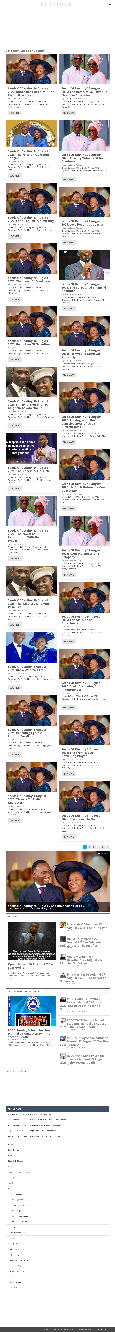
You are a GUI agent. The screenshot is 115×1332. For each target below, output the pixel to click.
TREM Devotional (18, 1271)
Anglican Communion (19, 1282)
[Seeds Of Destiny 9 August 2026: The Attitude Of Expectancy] (84, 597)
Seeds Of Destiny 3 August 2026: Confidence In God (81, 817)
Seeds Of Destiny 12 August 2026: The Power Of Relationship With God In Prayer (28, 535)
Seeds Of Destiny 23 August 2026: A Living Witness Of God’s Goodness (84, 158)
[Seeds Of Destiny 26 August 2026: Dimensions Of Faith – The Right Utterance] (31, 69)
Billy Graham (71, 984)
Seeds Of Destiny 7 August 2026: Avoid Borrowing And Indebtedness (81, 686)
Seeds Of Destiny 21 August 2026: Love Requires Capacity (82, 222)
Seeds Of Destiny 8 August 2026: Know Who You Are (27, 668)
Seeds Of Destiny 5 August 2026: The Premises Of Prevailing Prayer (81, 752)
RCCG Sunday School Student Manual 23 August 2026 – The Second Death (84, 1041)
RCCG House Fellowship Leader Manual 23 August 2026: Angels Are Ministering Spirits (81, 1004)
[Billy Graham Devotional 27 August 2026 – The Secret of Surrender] (63, 975)
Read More (15, 113)
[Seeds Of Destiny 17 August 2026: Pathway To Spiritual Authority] (84, 331)
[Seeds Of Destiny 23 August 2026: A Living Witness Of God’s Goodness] (84, 135)
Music (13, 1227)
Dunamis (11, 1177)
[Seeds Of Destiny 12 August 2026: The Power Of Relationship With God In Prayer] (31, 511)
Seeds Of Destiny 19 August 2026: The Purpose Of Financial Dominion (84, 287)
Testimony (15, 1277)
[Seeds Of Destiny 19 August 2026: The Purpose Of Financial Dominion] (84, 265)
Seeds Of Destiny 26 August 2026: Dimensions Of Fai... (46, 906)
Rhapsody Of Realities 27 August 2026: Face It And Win (87, 926)
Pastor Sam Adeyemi (19, 1222)
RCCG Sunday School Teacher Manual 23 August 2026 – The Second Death (29, 1033)
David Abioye (16, 1211)
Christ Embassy (72, 930)
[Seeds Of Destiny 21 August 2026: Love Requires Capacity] (84, 202)
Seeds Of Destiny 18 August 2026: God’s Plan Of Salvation (29, 342)
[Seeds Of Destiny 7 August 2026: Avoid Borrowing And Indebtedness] (84, 664)
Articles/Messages (18, 1233)
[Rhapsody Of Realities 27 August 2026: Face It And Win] (63, 925)
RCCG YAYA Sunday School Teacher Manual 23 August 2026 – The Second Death (82, 1059)
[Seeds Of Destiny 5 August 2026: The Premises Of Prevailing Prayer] (84, 730)
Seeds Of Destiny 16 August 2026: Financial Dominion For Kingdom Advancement (29, 404)
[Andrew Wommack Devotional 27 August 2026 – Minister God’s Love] (63, 957)
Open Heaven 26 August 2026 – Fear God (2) (30, 965)
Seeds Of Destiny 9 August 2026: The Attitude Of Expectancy (81, 620)
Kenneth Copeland (18, 1266)
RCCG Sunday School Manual (17, 1039)
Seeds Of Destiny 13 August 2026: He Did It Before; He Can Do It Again (83, 487)
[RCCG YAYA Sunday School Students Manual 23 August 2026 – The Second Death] (63, 1020)
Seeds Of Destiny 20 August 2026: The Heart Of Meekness (29, 279)
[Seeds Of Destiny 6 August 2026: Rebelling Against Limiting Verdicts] (31, 710)
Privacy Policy (46, 1329)
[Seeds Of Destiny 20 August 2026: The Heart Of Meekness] (31, 258)
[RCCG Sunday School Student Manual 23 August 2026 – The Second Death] (63, 1038)
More (10, 1188)
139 (103, 847)
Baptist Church (17, 1288)
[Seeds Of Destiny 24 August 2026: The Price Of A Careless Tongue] (31, 133)
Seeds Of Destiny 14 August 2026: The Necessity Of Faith (28, 469)
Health (10, 1183)
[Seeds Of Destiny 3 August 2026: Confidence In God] (84, 796)
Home (8, 1071)
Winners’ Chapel (14, 1166)
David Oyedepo (17, 1200)
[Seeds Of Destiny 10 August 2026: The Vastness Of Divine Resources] (31, 581)
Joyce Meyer (16, 1255)
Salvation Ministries (19, 1205)
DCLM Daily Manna (73, 948)
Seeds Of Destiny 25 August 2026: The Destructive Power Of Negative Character (84, 91)
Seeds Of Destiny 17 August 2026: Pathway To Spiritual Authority (82, 353)
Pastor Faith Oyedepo (19, 1216)
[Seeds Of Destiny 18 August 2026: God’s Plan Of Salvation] (31, 321)
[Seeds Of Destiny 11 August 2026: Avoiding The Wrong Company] (84, 531)
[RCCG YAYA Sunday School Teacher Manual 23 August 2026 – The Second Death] (63, 1056)
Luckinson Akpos (20, 909)
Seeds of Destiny (23, 99)
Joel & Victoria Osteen (19, 1260)
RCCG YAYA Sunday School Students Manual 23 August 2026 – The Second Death (83, 1023)
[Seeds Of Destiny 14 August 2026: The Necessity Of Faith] (31, 448)
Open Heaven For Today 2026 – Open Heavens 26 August (74, 1329)
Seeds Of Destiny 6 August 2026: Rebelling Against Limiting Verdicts (27, 733)
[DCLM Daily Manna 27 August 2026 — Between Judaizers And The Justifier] (63, 939)
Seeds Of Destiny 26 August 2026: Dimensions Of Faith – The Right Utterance (31, 91)
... (98, 847)
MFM (10, 1155)
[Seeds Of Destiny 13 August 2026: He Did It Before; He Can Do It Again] (84, 464)
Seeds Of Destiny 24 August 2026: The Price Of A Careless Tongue (29, 154)
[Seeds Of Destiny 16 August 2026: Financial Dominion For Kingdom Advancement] (31, 382)
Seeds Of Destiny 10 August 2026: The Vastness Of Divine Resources (29, 603)
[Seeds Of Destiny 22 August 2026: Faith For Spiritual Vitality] (31, 198)
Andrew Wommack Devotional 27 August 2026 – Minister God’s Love (83, 960)
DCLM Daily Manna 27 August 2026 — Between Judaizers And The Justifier (80, 942)
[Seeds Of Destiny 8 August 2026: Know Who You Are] (31, 647)
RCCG (13, 1238)
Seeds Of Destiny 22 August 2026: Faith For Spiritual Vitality (31, 219)
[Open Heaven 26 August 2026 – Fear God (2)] (32, 941)
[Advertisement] (57, 29)
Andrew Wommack (73, 966)
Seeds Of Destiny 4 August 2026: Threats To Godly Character (27, 799)
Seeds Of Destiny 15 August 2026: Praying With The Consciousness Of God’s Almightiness (82, 422)
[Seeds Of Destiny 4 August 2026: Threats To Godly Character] (31, 777)
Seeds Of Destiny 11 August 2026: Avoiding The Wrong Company (82, 553)
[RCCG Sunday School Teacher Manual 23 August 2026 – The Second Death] (32, 1011)
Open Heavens (12, 970)
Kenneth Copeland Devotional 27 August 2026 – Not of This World (34, 1136)
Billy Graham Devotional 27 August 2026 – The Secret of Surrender (83, 977)
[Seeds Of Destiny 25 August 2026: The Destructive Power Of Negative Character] (84, 69)
